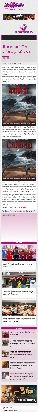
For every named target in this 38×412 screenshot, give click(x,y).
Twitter (12, 211)
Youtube (19, 211)
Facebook (5, 211)
